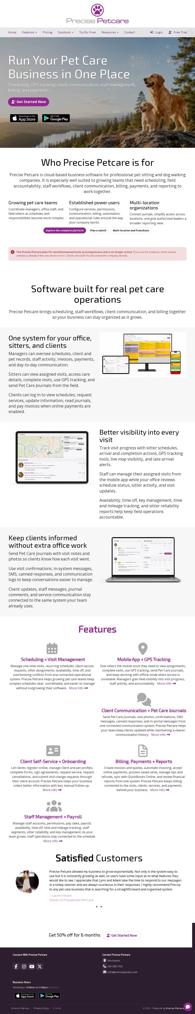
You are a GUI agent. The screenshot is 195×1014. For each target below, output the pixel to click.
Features (28, 32)
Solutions (65, 32)
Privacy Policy (41, 1008)
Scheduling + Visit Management (53, 659)
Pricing (47, 32)
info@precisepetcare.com (122, 972)
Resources (109, 32)
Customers (99, 857)
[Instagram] (24, 967)
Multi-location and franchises (131, 230)
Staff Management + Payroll (53, 816)
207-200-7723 (115, 966)
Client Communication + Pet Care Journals (144, 710)
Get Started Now (31, 101)
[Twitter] (39, 967)
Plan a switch (98, 230)
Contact (129, 32)
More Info (76, 688)
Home (12, 32)
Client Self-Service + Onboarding (53, 761)
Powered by (168, 1008)
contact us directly (26, 255)
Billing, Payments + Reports (144, 761)
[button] (21, 886)
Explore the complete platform (65, 230)
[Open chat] (188, 1007)
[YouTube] (31, 967)
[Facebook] (16, 967)
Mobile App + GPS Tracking (143, 659)
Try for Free (87, 32)
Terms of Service (20, 1008)
